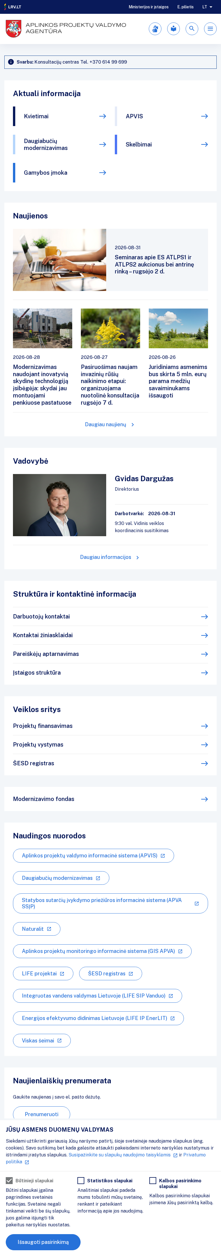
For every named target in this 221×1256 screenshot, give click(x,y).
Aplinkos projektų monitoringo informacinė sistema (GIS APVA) (98, 951)
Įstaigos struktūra (37, 672)
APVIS (134, 116)
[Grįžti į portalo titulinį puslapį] (13, 7)
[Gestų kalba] (155, 28)
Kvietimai (36, 116)
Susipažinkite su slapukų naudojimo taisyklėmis (119, 1155)
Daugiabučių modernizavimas (46, 144)
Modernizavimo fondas (43, 799)
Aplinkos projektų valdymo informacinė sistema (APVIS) (89, 855)
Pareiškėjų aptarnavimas (46, 653)
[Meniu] (210, 28)
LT (204, 7)
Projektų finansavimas (43, 725)
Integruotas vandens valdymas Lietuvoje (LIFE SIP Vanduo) (93, 996)
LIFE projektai (39, 973)
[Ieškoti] (192, 28)
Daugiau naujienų (105, 424)
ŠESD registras (33, 763)
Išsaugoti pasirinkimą (43, 1242)
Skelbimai (139, 144)
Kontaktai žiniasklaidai (43, 635)
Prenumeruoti (41, 1114)
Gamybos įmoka (45, 172)
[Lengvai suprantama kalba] (173, 28)
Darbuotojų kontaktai (41, 616)
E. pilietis (185, 7)
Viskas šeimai (38, 1041)
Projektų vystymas (38, 744)
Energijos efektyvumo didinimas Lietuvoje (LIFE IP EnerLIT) (94, 1018)
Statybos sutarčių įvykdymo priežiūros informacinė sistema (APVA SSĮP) (102, 903)
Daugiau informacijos (105, 557)
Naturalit (33, 929)
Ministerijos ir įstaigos (149, 7)
